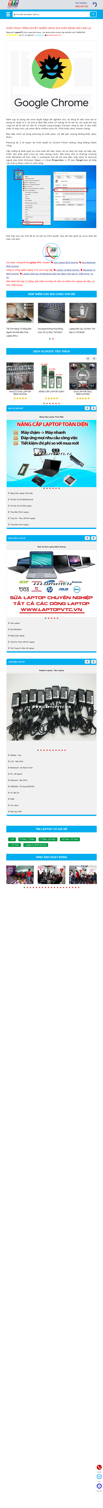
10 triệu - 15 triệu (70, 839)
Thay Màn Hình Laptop (19, 525)
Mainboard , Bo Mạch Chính (21, 768)
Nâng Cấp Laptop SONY (51, 392)
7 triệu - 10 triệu (48, 839)
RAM (12, 799)
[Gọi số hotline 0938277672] (99, 1467)
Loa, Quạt (14, 805)
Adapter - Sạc (15, 755)
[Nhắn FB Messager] (99, 1486)
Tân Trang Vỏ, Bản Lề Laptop (22, 648)
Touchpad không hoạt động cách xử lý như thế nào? (50, 330)
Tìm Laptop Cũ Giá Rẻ (51, 829)
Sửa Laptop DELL (83, 393)
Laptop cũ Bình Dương (67, 270)
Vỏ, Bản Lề (14, 793)
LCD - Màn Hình (16, 761)
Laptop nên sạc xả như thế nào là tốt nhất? (82, 330)
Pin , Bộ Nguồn (16, 774)
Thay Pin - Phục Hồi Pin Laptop (22, 518)
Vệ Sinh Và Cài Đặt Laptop (21, 506)
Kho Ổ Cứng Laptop (20, 393)
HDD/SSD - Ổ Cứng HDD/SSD (22, 786)
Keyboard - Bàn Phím (18, 780)
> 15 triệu (14, 845)
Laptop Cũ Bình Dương (35, 845)
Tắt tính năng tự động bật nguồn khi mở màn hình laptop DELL (18, 332)
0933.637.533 (81, 6)
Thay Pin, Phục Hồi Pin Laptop (22, 642)
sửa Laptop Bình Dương (66, 262)
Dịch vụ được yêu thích (51, 351)
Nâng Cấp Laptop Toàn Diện (21, 493)
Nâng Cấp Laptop (17, 636)
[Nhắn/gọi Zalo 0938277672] (99, 1476)
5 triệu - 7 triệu (27, 839)
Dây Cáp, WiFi (16, 812)
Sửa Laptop (15, 623)
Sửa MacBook (15, 629)
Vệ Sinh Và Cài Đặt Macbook (21, 499)
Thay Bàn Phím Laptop (19, 512)
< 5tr (12, 839)
